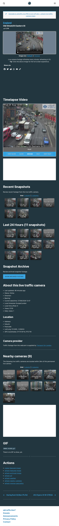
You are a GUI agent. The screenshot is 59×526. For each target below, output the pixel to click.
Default (29, 56)
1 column (27, 196)
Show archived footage (14, 276)
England (7, 23)
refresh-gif (8, 476)
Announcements (10, 516)
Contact (6, 522)
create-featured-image (13, 468)
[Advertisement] (29, 82)
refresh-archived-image (13, 473)
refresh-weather (10, 478)
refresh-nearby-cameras (13, 481)
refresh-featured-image (13, 471)
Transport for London (44, 345)
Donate (6, 513)
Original (37, 56)
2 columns (34, 196)
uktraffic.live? (9, 510)
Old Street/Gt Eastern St (14, 26)
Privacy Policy (9, 519)
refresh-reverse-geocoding (14, 483)
